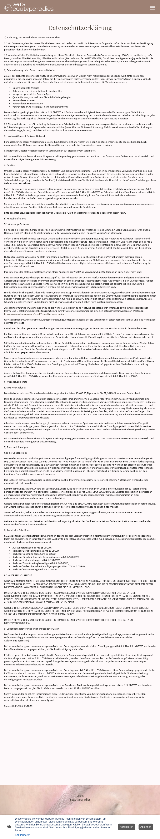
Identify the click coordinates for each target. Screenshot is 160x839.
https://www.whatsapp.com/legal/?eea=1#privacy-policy (34, 314)
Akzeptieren (126, 826)
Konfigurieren (22, 835)
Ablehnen (145, 826)
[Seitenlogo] (29, 6)
